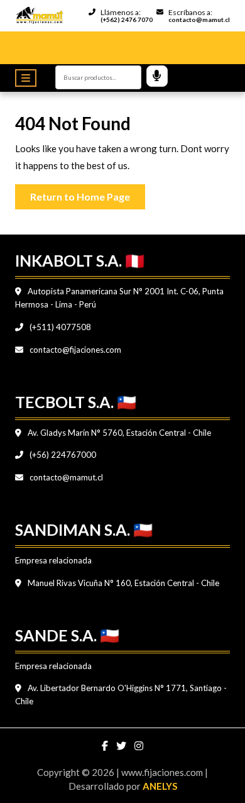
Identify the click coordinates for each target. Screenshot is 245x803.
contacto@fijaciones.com (74, 350)
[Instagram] (138, 745)
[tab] (29, 78)
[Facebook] (106, 745)
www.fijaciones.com (163, 772)
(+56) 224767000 (62, 455)
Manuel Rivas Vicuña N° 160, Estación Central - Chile (122, 583)
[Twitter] (122, 745)
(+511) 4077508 (59, 327)
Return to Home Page (87, 193)
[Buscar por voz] (157, 76)
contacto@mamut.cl (65, 477)
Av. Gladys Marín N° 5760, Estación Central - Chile (118, 433)
